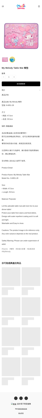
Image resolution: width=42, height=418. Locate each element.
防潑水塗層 (21, 249)
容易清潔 (31, 249)
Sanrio (5, 249)
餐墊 (12, 249)
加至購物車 (21, 84)
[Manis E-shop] (21, 6)
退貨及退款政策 (22, 409)
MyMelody (7, 251)
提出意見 (21, 413)
